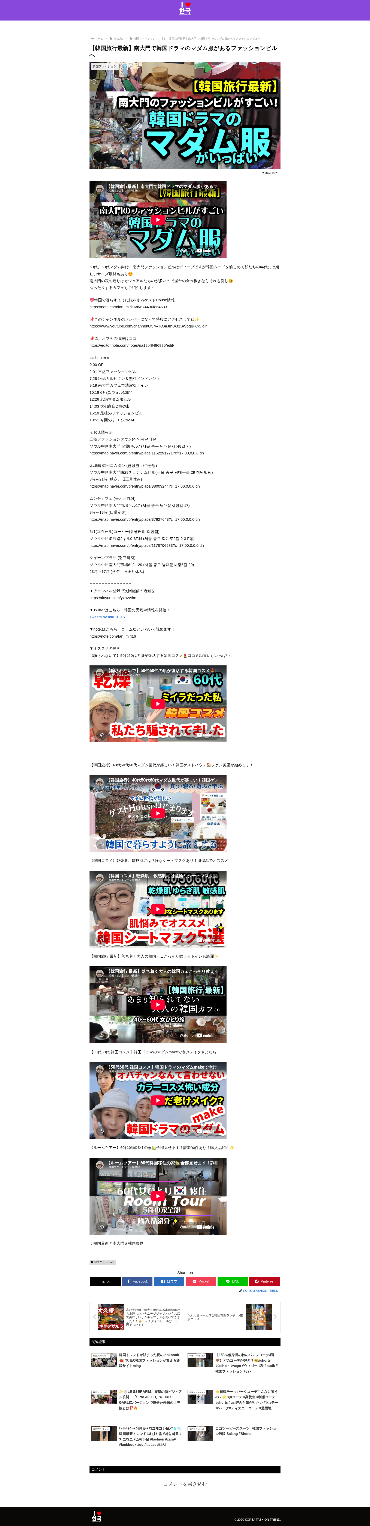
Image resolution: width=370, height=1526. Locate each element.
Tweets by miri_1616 (107, 617)
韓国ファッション (104, 1262)
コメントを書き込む (185, 1484)
